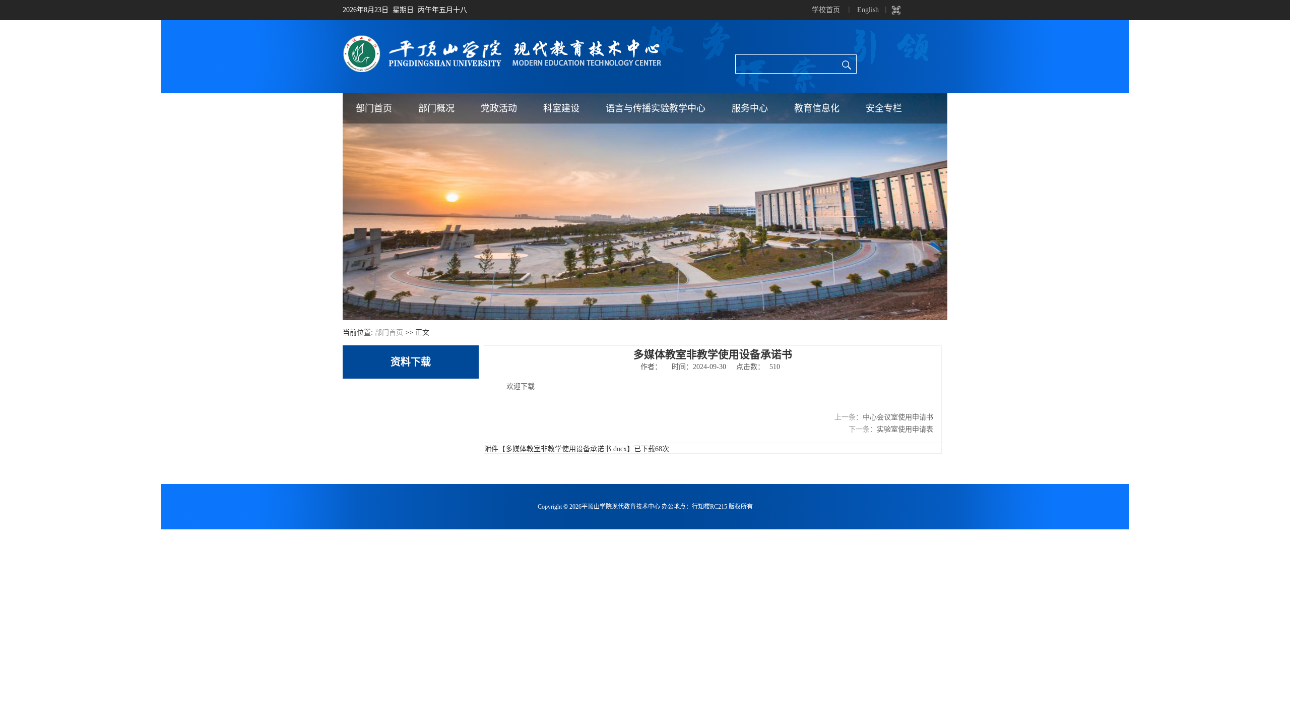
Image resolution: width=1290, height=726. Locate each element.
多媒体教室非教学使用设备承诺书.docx (566, 449)
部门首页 (374, 108)
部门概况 (436, 108)
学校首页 (826, 10)
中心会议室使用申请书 (898, 417)
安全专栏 (884, 108)
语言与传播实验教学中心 (655, 108)
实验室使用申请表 (905, 429)
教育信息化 (817, 108)
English (868, 10)
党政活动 (499, 108)
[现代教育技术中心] (505, 38)
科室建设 (561, 108)
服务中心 (750, 108)
